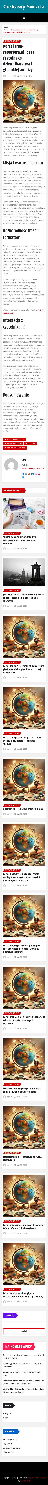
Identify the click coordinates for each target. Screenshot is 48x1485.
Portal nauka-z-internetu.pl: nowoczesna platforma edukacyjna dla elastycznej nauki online (23, 669)
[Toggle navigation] (24, 17)
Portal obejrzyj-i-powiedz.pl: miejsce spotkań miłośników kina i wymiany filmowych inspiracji (21, 949)
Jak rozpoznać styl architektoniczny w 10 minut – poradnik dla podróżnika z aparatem (23, 598)
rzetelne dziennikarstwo (16, 448)
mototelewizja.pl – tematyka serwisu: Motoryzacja (22, 1158)
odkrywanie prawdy (14, 443)
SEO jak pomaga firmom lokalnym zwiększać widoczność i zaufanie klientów (20, 540)
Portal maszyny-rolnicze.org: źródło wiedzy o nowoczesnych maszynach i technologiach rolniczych (21, 877)
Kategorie (7, 1413)
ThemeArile (25, 1481)
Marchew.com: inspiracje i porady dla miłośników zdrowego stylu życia (22, 1090)
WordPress (33, 1477)
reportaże (31, 443)
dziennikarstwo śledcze (15, 439)
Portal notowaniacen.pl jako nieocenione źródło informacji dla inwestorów (23, 1227)
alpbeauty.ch (8, 1452)
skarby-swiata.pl (10, 1439)
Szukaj (9, 1315)
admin (9, 76)
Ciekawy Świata (24, 6)
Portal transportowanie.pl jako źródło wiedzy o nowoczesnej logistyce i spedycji (22, 741)
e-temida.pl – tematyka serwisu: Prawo (23, 809)
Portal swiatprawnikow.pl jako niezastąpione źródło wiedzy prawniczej (23, 1295)
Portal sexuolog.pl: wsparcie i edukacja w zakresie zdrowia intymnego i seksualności (24, 1020)
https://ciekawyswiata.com (33, 468)
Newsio (43, 1477)
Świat (5, 1417)
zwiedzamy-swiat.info (12, 1448)
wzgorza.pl (7, 1443)
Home (5, 27)
